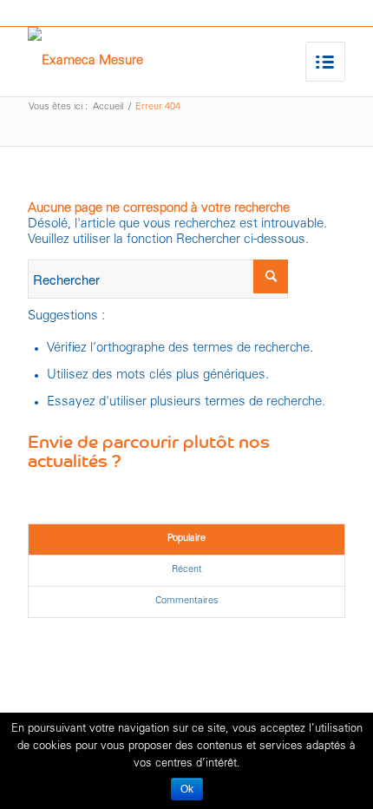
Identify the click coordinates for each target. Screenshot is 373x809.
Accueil (108, 107)
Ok (186, 789)
